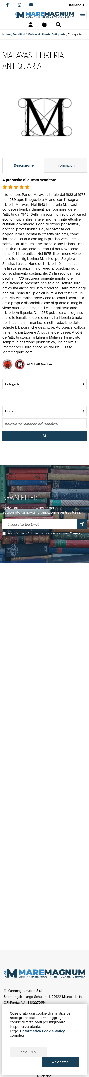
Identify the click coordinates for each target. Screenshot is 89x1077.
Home (6, 34)
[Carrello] (44, 25)
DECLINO (28, 1052)
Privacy (75, 533)
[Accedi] (31, 25)
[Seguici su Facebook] (7, 5)
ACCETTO (60, 1062)
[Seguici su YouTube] (31, 5)
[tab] (23, 165)
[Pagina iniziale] (44, 15)
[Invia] (82, 524)
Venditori (19, 34)
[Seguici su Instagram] (19, 5)
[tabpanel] (44, 274)
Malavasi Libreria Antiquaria (47, 34)
